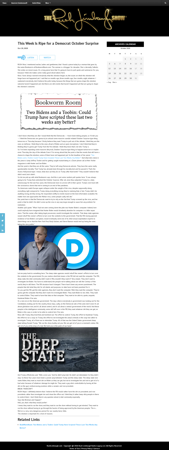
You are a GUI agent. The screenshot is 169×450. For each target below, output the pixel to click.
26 (109, 78)
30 (131, 78)
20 (115, 73)
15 (125, 68)
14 (120, 68)
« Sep (109, 82)
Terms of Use (74, 448)
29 (125, 78)
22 (125, 73)
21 (120, 73)
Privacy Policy (86, 448)
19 (109, 73)
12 (109, 68)
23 (131, 73)
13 (115, 68)
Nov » (115, 82)
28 (120, 78)
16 (131, 68)
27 (115, 78)
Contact (96, 448)
